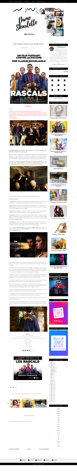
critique (19, 393)
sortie (58, 443)
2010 (52, 401)
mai (51, 377)
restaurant (58, 441)
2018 (52, 390)
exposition (58, 426)
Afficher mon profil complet (58, 64)
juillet (51, 374)
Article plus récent (14, 449)
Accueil (29, 449)
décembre (52, 367)
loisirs (36, 393)
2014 (52, 395)
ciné (13, 393)
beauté (59, 419)
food (58, 428)
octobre (52, 370)
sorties (41, 393)
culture (22, 393)
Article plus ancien (43, 449)
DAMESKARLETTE (62, 47)
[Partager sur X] (10, 387)
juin (51, 376)
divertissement (26, 393)
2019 (52, 388)
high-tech (58, 430)
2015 (52, 394)
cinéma (16, 393)
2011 (52, 400)
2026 (52, 362)
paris (58, 439)
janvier (52, 383)
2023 (52, 366)
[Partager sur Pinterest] (12, 387)
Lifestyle (32, 393)
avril (51, 378)
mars (51, 380)
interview (58, 432)
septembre (53, 371)
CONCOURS (58, 409)
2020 (52, 387)
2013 (52, 397)
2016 (52, 393)
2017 (52, 391)
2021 (52, 386)
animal (59, 417)
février (52, 381)
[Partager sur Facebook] (15, 387)
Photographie (59, 413)
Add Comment (32, 47)
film (30, 393)
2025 (52, 363)
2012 (52, 398)
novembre (52, 369)
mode (58, 437)
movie (38, 393)
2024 (52, 364)
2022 (52, 384)
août (51, 373)
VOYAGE (58, 415)
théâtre (58, 446)
